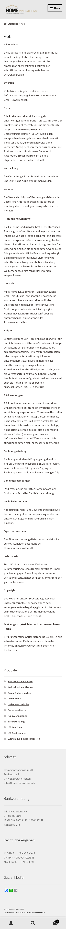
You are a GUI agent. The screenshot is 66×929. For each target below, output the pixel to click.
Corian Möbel (14, 698)
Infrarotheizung (16, 721)
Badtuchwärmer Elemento (21, 687)
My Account (11, 923)
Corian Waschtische (18, 704)
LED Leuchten (15, 727)
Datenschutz (9, 912)
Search (33, 923)
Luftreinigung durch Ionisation (24, 738)
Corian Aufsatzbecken (19, 693)
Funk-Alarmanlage (17, 715)
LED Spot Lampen (17, 732)
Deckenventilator (17, 710)
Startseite (13, 23)
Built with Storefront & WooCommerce (30, 912)
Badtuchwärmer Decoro (20, 681)
